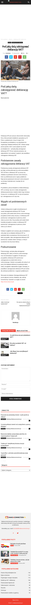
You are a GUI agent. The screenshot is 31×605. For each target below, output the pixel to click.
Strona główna (4, 39)
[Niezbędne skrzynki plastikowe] (5, 546)
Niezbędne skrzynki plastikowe (18, 543)
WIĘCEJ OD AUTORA (22, 330)
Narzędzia (3, 447)
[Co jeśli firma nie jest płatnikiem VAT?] (5, 337)
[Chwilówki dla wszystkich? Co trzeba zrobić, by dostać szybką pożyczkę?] (5, 554)
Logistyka (3, 419)
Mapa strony (15, 600)
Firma (12, 545)
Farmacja (3, 590)
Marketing (3, 438)
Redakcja (8, 53)
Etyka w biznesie (5, 575)
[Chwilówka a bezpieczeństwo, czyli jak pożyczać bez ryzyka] (5, 562)
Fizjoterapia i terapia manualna (9, 577)
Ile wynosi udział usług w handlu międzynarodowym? (23, 303)
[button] (28, 2)
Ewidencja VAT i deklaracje (17, 42)
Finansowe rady (14, 555)
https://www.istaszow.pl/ (7, 281)
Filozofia (3, 588)
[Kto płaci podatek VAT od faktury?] (5, 345)
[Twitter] (17, 533)
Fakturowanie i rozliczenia (8, 585)
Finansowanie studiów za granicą (10, 593)
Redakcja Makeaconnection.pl (14, 419)
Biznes (9, 42)
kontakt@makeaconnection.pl (21, 528)
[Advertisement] (15, 21)
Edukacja (3, 428)
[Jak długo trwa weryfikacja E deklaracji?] (5, 353)
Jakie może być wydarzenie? (5, 303)
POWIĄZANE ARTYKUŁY (8, 330)
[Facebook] (13, 533)
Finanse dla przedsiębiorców (8, 572)
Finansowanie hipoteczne (7, 582)
